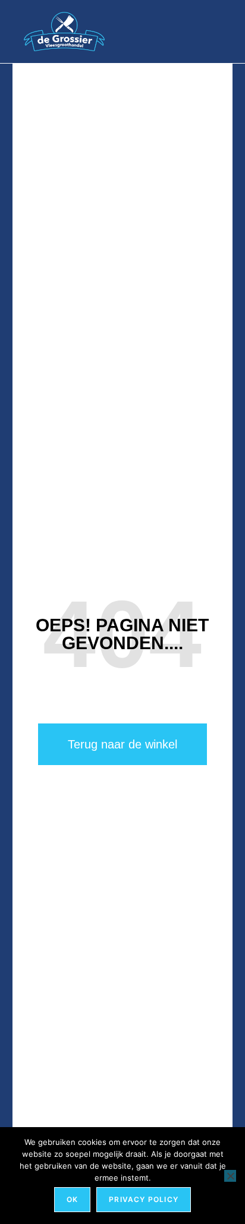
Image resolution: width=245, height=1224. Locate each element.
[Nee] (230, 1176)
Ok (72, 1199)
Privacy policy (143, 1199)
